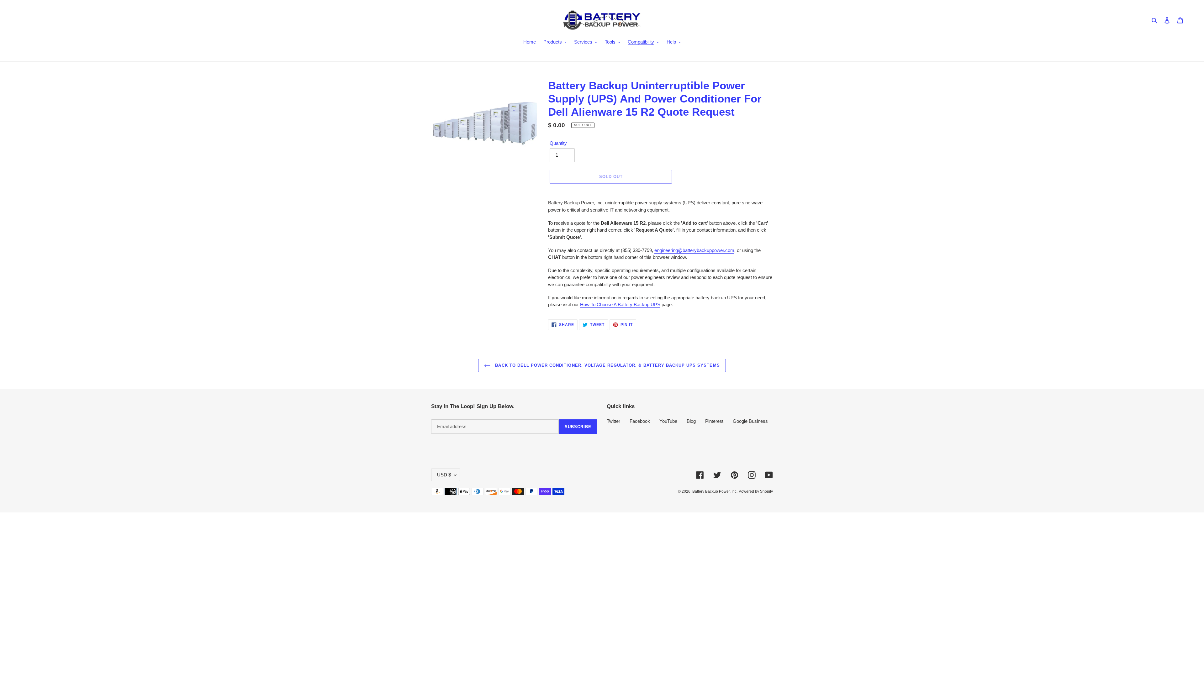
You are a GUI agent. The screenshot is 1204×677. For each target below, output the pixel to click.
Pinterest (714, 421)
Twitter (613, 421)
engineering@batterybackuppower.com (694, 250)
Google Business (750, 421)
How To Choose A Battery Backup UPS (620, 304)
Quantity (558, 143)
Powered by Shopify (756, 491)
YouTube (668, 421)
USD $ (444, 474)
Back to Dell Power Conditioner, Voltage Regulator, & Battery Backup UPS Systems (607, 365)
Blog (691, 421)
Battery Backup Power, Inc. (714, 491)
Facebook (640, 421)
